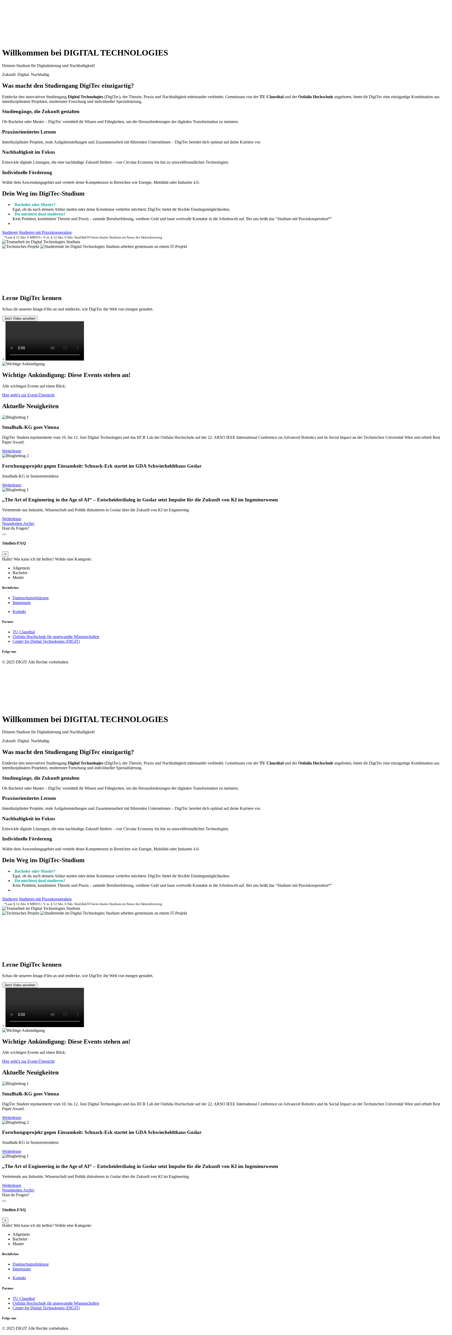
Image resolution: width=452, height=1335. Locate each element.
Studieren (10, 232)
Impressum (22, 602)
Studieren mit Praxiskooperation (45, 232)
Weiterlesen (11, 451)
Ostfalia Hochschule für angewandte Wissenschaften (56, 636)
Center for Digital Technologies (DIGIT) (46, 641)
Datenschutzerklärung (31, 598)
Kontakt (19, 611)
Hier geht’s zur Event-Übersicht (28, 395)
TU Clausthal (24, 632)
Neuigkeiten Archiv (18, 523)
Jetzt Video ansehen (19, 318)
